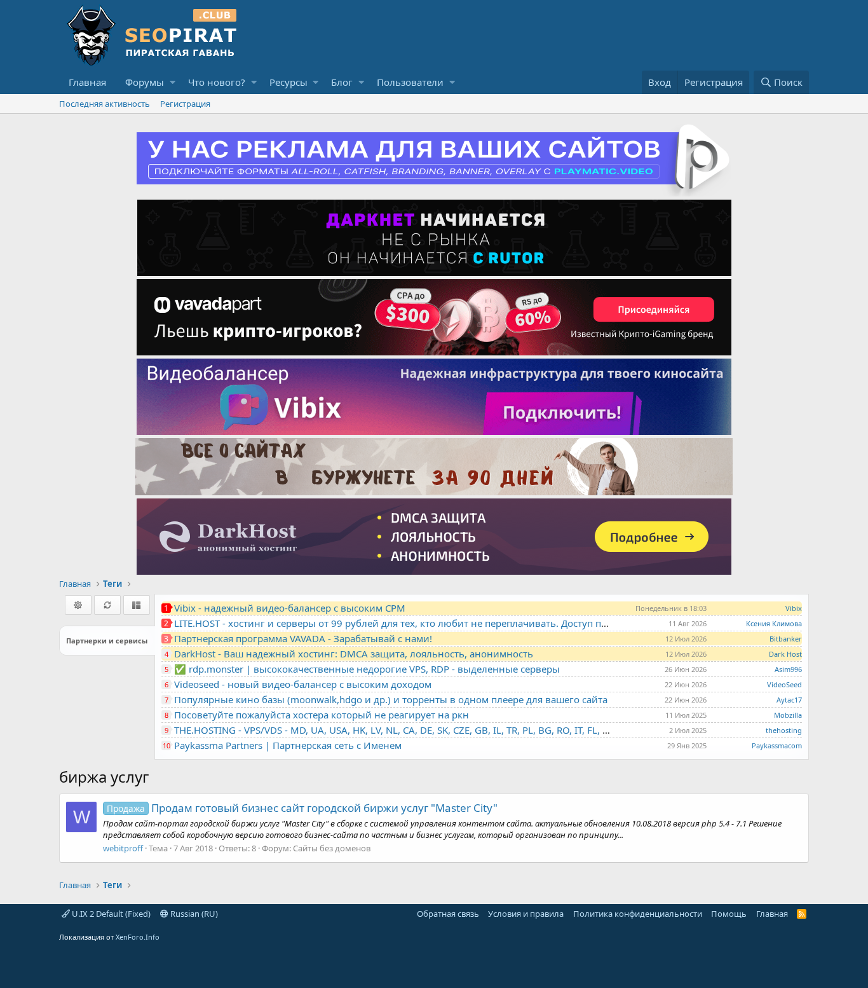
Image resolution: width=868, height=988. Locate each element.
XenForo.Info (137, 937)
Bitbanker (786, 638)
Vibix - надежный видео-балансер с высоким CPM (289, 607)
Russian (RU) (193, 913)
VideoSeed (784, 684)
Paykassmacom (777, 745)
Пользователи (410, 82)
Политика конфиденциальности (637, 913)
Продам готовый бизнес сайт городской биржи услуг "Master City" (302, 807)
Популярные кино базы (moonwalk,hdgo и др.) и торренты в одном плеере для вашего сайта (390, 699)
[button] (172, 82)
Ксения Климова (774, 623)
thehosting (784, 730)
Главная (87, 82)
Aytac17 (789, 699)
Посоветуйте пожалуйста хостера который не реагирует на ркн (321, 714)
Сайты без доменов (331, 848)
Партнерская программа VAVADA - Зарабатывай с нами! (303, 638)
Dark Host (785, 654)
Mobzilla (788, 715)
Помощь (729, 913)
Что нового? (216, 82)
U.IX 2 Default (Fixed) (110, 913)
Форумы (144, 82)
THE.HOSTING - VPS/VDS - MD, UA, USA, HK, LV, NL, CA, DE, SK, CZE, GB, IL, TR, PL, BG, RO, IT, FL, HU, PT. (404, 730)
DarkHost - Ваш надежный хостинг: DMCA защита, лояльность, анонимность (353, 653)
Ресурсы (288, 82)
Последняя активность (104, 103)
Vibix (793, 608)
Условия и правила (526, 913)
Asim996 (788, 669)
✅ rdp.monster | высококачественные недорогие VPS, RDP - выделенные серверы (367, 668)
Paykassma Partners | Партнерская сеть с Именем (288, 745)
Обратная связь (448, 913)
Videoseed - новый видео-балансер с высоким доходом (302, 684)
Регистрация (185, 103)
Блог (342, 82)
